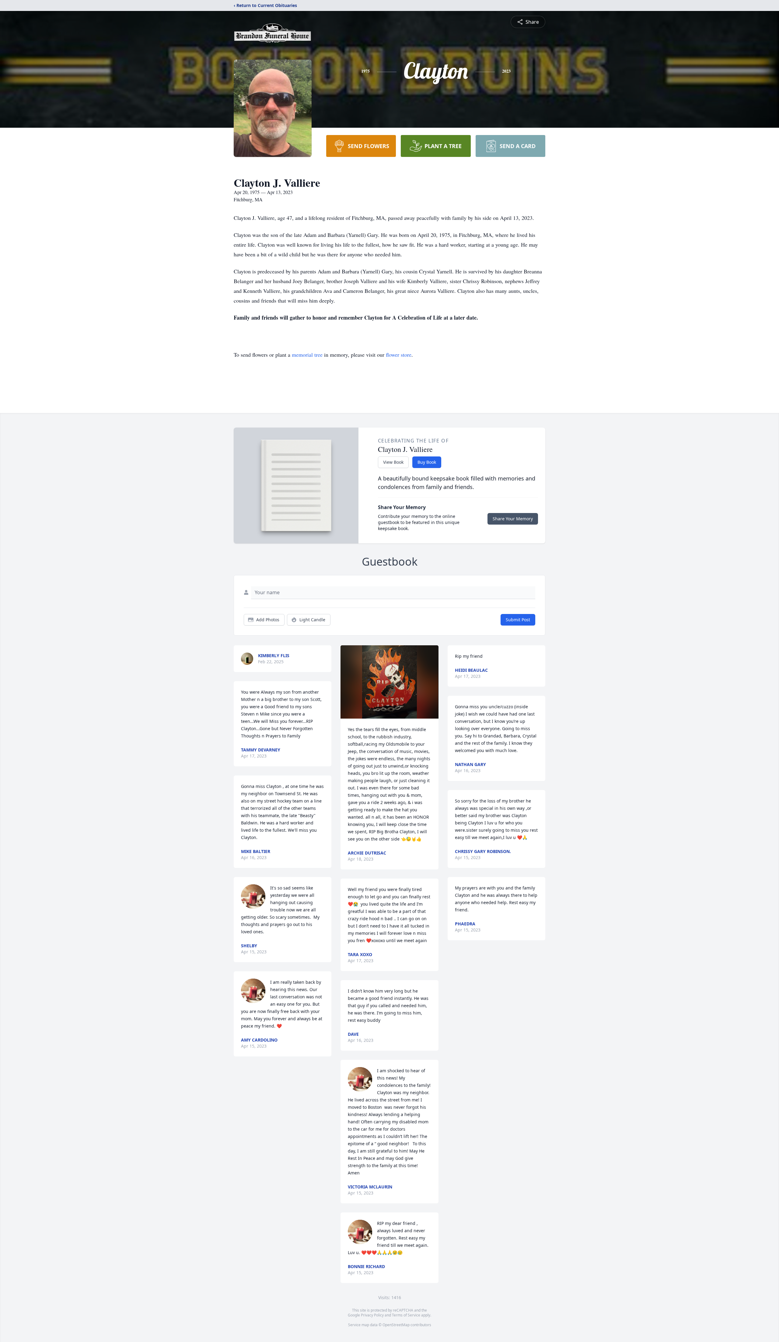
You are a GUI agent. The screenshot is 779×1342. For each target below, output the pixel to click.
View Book (393, 462)
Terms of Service (406, 1315)
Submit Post (518, 619)
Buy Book (426, 462)
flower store (398, 354)
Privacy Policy (372, 1315)
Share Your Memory (513, 519)
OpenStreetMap (396, 1324)
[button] (389, 682)
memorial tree (307, 354)
